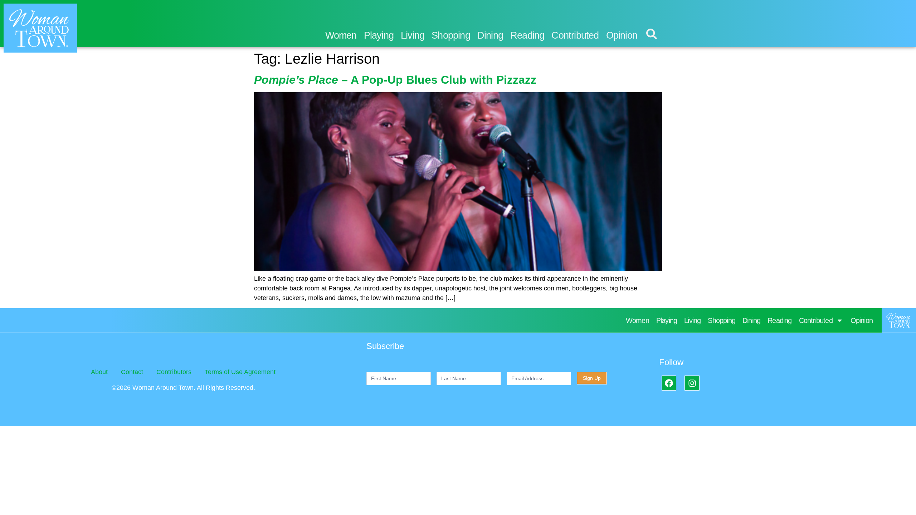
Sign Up (592, 378)
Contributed (575, 35)
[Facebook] (669, 383)
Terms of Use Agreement (240, 372)
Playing (379, 35)
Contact (132, 372)
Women (341, 35)
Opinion (621, 35)
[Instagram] (691, 383)
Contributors (173, 372)
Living (412, 35)
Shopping (451, 35)
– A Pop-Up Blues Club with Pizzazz (395, 79)
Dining (490, 35)
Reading (527, 35)
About (99, 372)
